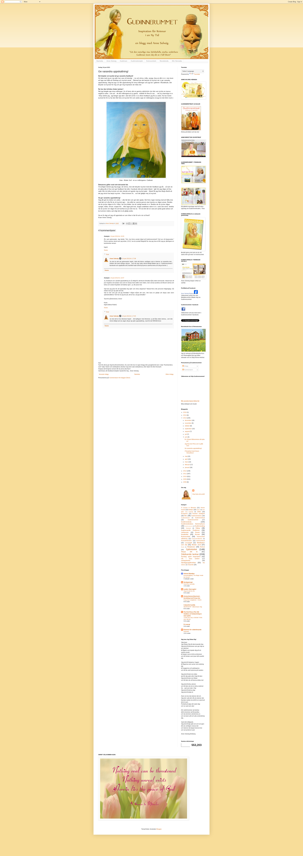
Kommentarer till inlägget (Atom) (119, 378)
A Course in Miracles (188, 508)
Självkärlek (191, 549)
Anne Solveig (111, 61)
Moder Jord (196, 545)
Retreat (202, 547)
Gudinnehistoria (196, 516)
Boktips (190, 510)
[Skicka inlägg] (123, 223)
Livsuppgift (188, 543)
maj (186, 456)
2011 (185, 473)
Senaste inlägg (104, 374)
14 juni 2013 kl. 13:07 (117, 278)
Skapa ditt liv (189, 552)
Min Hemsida (177, 61)
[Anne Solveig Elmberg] (196, 293)
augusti (187, 431)
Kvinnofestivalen (186, 540)
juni (186, 437)
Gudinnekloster (185, 517)
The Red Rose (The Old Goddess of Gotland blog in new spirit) (193, 614)
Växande (191, 565)
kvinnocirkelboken (197, 538)
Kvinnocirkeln (151, 61)
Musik (182, 547)
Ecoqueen (184, 513)
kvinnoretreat (200, 540)
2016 (185, 412)
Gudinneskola (186, 522)
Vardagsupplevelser (188, 563)
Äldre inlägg (169, 374)
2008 (185, 482)
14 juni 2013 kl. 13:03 (117, 236)
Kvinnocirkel (185, 536)
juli (186, 434)
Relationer (191, 547)
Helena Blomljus (189, 573)
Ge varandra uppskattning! (193, 448)
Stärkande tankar (190, 554)
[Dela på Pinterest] (136, 223)
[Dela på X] (131, 223)
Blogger (158, 829)
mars (186, 462)
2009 (185, 479)
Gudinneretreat (200, 518)
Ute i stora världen (190, 558)
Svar (107, 254)
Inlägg (186, 366)
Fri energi (187, 624)
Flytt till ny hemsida (189, 584)
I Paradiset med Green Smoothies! (192, 452)
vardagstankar (185, 560)
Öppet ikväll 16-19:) (189, 591)
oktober (187, 426)
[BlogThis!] (129, 223)
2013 (185, 418)
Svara (106, 250)
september (188, 429)
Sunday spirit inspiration (191, 556)
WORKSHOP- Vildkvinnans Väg (193, 606)
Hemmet (188, 528)
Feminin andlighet (198, 513)
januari (187, 467)
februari (187, 464)
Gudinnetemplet (137, 61)
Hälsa (198, 528)
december (188, 420)
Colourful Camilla (189, 605)
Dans (198, 509)
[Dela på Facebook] (134, 223)
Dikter (199, 512)
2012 (185, 471)
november (188, 423)
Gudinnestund (188, 526)
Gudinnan (123, 61)
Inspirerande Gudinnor (190, 530)
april (186, 459)
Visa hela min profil (198, 494)
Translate (197, 74)
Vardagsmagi (188, 582)
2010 (185, 476)
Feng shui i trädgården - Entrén (192, 600)
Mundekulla (164, 61)
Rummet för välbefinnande (192, 629)
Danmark (186, 631)
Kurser (197, 534)
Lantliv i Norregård (190, 589)
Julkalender (185, 532)
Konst (197, 532)
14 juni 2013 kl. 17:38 (129, 258)
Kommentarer (188, 370)
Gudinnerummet (193, 520)
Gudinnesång (200, 526)
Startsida (99, 61)
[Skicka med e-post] (127, 223)
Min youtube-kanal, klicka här (190, 401)
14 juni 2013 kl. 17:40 (129, 316)
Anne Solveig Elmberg (187, 293)
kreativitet (184, 534)
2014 (185, 415)
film (185, 516)
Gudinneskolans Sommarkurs (193, 524)
